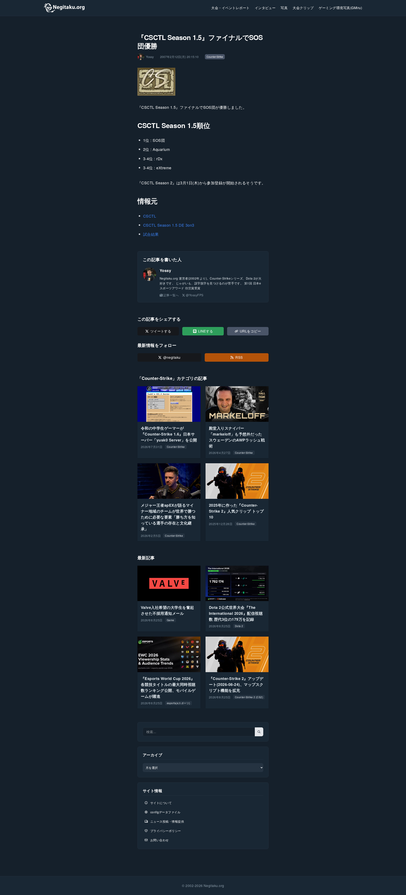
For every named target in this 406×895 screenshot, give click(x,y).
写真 (284, 7)
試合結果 (151, 234)
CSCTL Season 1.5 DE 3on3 (168, 225)
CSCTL (149, 216)
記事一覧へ (171, 295)
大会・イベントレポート (230, 7)
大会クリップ (303, 7)
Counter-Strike (215, 56)
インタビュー (265, 7)
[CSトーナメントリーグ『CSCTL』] (203, 82)
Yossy (165, 270)
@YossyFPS (194, 295)
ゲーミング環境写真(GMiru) (340, 7)
